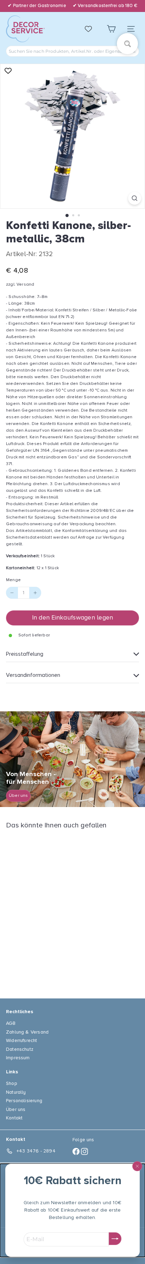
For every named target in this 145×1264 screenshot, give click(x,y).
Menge (13, 580)
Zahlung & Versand (27, 1032)
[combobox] (72, 51)
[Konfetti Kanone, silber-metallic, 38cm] (50, 909)
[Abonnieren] (115, 1238)
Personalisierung (24, 1101)
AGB (11, 1023)
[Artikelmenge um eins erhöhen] (35, 593)
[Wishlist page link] (92, 28)
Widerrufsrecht (21, 1040)
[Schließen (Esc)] (137, 1166)
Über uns (15, 1109)
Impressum (18, 1058)
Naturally (16, 1092)
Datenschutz (19, 1049)
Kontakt (14, 1118)
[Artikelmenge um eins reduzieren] (12, 593)
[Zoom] (134, 198)
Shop (11, 1083)
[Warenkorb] (111, 29)
